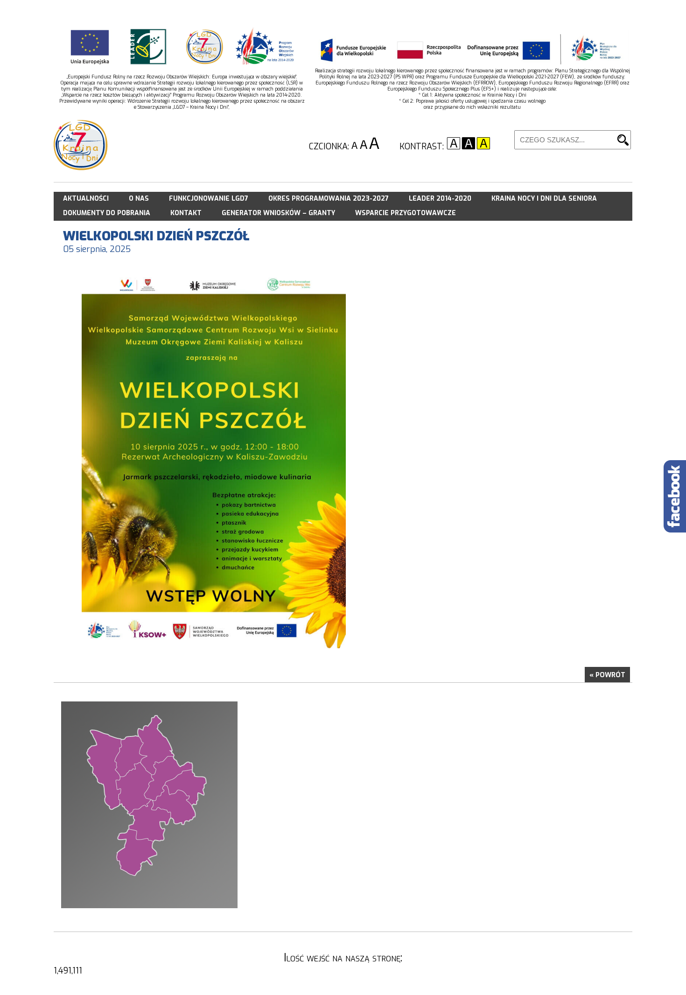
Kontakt (186, 213)
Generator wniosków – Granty (278, 213)
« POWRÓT (607, 675)
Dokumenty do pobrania (106, 213)
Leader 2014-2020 (440, 198)
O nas (139, 198)
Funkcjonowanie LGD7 (208, 198)
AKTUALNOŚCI (86, 198)
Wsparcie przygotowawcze (405, 213)
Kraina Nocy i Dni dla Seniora (544, 198)
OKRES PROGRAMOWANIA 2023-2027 (328, 198)
